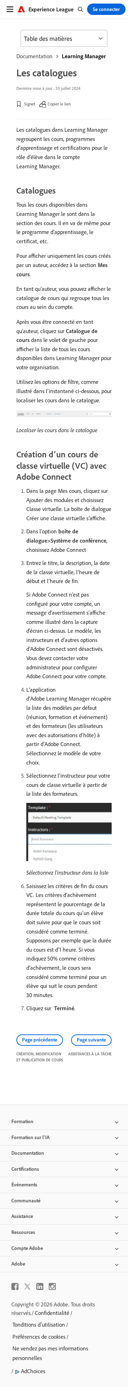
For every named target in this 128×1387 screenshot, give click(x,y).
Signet (29, 104)
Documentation (34, 56)
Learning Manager (84, 56)
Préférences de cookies (38, 1336)
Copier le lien (59, 104)
